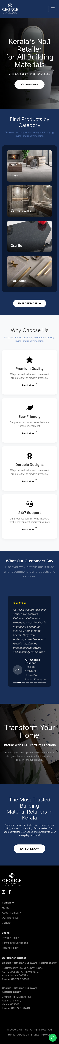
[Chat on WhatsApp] (53, 1038)
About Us (23, 1034)
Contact (6, 922)
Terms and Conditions (15, 942)
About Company (12, 912)
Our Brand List (10, 917)
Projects (46, 1034)
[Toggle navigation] (52, 9)
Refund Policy (10, 947)
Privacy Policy (10, 937)
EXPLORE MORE (27, 303)
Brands (35, 1034)
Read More (28, 385)
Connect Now (29, 84)
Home (5, 907)
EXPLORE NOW (29, 848)
